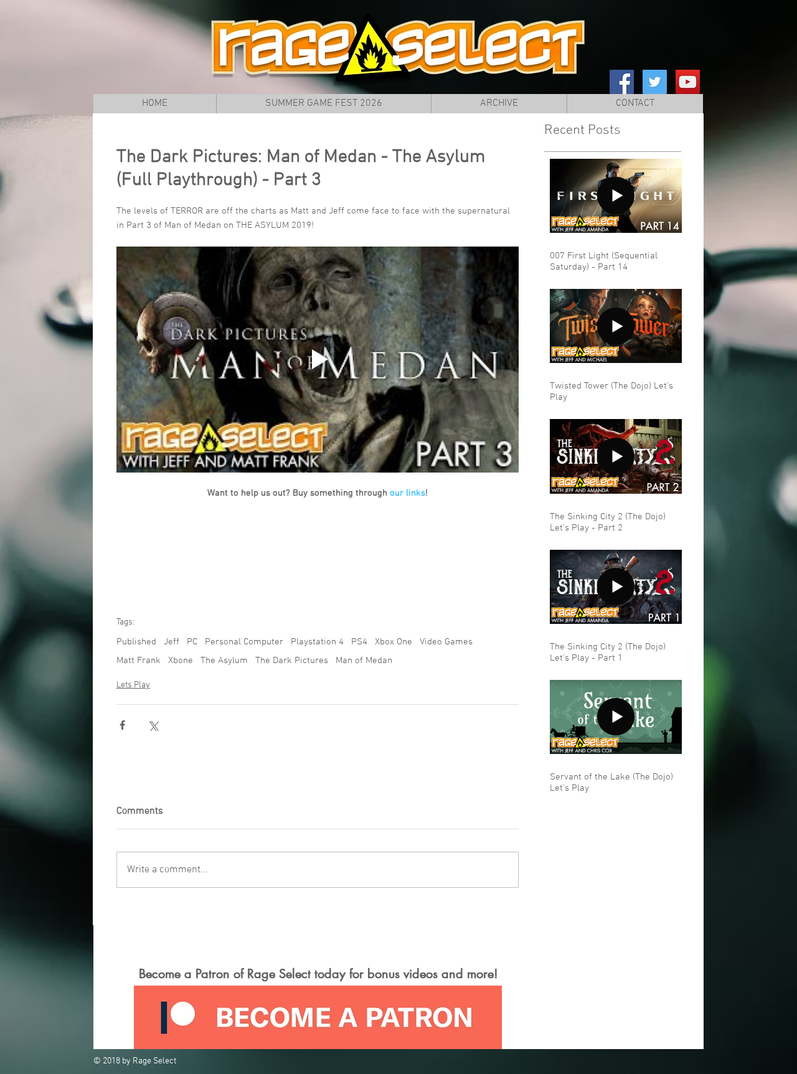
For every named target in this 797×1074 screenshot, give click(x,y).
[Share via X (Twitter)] (153, 725)
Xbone (180, 660)
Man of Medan (364, 660)
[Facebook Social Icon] (622, 82)
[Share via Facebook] (122, 725)
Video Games (446, 642)
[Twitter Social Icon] (655, 82)
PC (192, 642)
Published (136, 642)
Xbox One (393, 642)
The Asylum (224, 660)
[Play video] (317, 360)
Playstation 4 (317, 642)
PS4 (359, 642)
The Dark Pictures (291, 660)
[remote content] (317, 552)
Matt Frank (138, 660)
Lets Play (133, 685)
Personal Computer (244, 642)
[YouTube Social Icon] (688, 82)
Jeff (171, 642)
